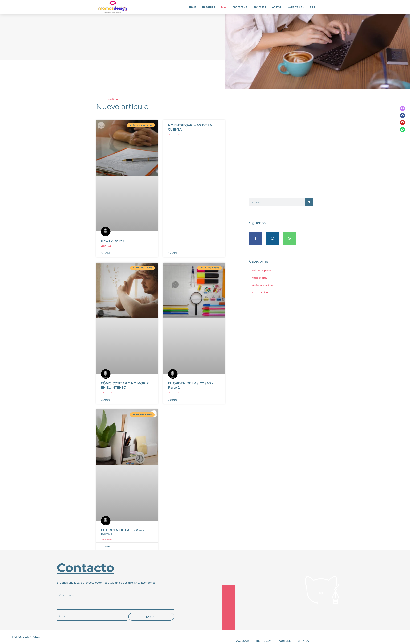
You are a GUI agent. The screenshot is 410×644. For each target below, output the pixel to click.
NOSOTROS (208, 7)
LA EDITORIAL (296, 7)
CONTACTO (260, 7)
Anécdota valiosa (262, 285)
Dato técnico (260, 292)
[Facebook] (402, 115)
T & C (313, 7)
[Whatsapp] (402, 129)
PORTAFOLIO (240, 7)
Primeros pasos (261, 270)
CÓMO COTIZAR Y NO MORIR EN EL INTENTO (125, 385)
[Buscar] (309, 202)
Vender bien (259, 277)
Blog (223, 7)
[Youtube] (402, 122)
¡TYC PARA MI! (112, 241)
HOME (192, 7)
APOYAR (277, 7)
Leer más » (106, 246)
